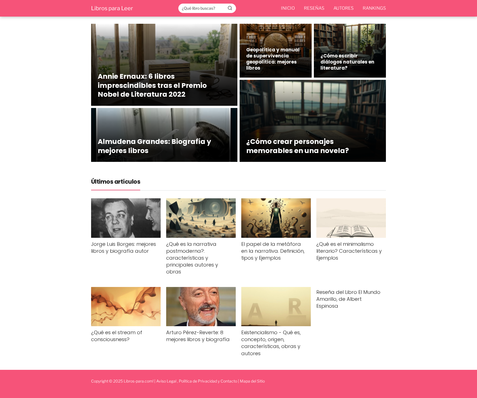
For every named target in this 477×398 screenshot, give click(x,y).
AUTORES (343, 8)
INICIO (288, 8)
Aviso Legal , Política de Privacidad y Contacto (196, 381)
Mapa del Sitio (252, 381)
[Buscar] (230, 8)
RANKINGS (374, 8)
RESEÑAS (314, 8)
